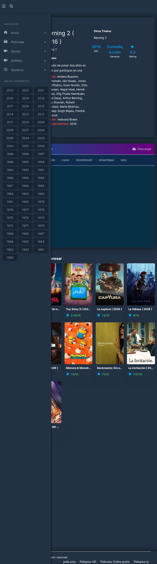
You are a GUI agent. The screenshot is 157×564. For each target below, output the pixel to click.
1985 (40, 186)
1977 (25, 209)
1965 (25, 241)
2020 (10, 98)
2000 (41, 146)
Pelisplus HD (88, 561)
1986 (25, 186)
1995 (25, 162)
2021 (41, 90)
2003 (41, 138)
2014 (10, 114)
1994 (40, 162)
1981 (10, 201)
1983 (25, 193)
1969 (10, 233)
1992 (25, 170)
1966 (10, 241)
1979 (41, 201)
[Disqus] (78, 497)
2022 (25, 90)
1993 (10, 170)
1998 (25, 154)
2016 (25, 106)
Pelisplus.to (141, 561)
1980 (25, 201)
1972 (10, 225)
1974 (25, 217)
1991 (41, 170)
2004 (25, 138)
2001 (25, 146)
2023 (10, 90)
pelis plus (69, 561)
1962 (25, 249)
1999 (10, 154)
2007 (25, 130)
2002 (10, 146)
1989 (25, 178)
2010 (25, 122)
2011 (10, 122)
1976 (41, 209)
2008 (9, 130)
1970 (41, 225)
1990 (10, 178)
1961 (41, 249)
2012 (41, 114)
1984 (10, 193)
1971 (25, 225)
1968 (25, 233)
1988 (40, 178)
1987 (10, 186)
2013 (25, 114)
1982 (41, 193)
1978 (10, 209)
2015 (41, 106)
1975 (10, 217)
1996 (10, 162)
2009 (41, 122)
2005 (9, 138)
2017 (10, 106)
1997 (41, 154)
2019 (25, 98)
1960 (10, 257)
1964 (40, 241)
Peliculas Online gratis (115, 561)
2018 (41, 98)
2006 (41, 130)
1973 (41, 217)
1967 (41, 233)
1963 (10, 249)
